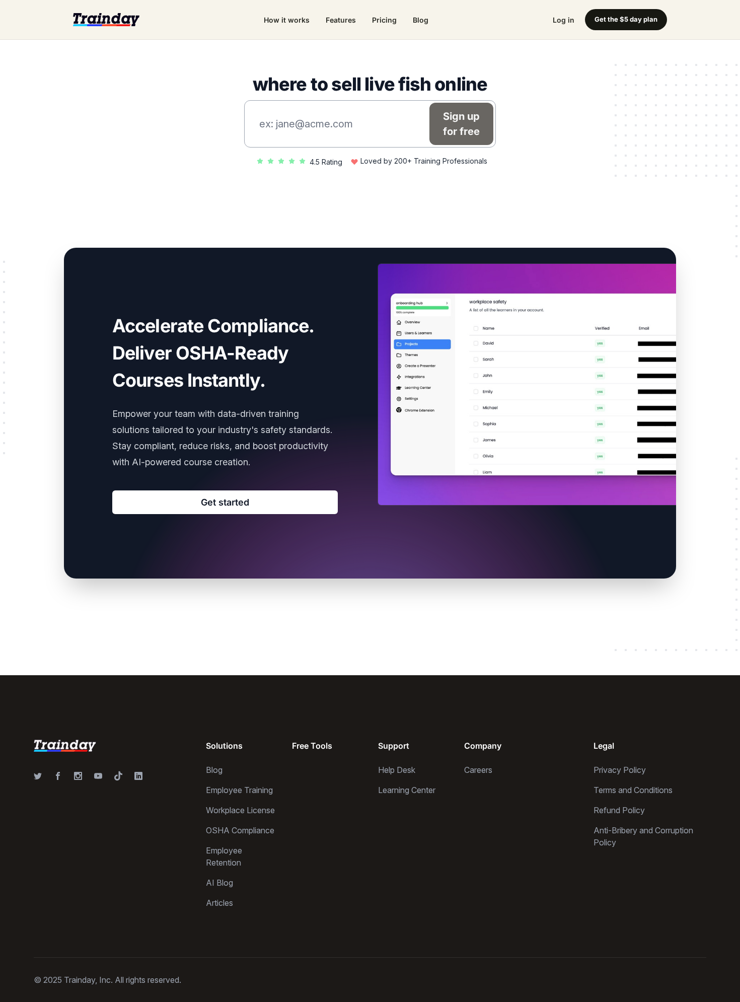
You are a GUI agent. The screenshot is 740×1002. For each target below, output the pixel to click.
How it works (287, 20)
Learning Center (406, 790)
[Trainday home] (106, 19)
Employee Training (239, 790)
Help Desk (396, 770)
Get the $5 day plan (626, 19)
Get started (225, 502)
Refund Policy (619, 810)
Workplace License (240, 810)
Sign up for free (461, 123)
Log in (563, 20)
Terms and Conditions (633, 790)
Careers (478, 770)
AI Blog (219, 883)
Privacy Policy (620, 770)
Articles (219, 903)
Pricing (384, 20)
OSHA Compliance (240, 830)
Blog (420, 20)
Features (341, 20)
